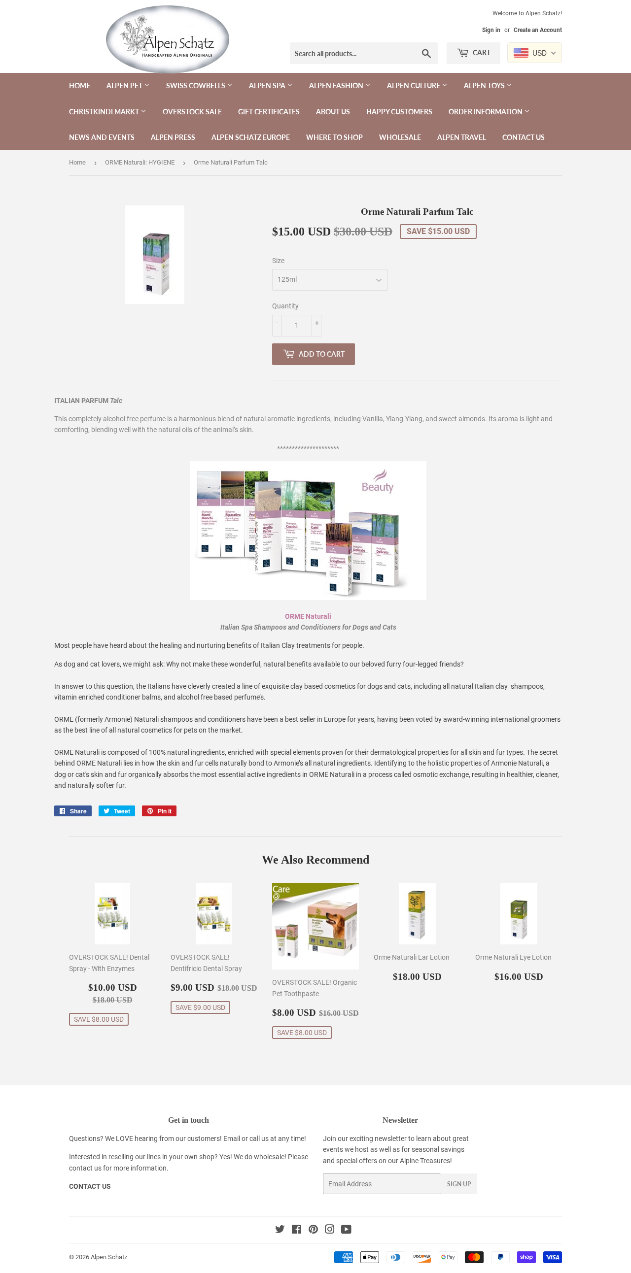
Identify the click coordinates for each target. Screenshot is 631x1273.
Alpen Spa (268, 85)
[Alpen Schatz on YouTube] (346, 1231)
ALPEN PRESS (173, 137)
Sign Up (459, 1184)
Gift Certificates (269, 111)
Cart (481, 52)
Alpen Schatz (109, 1257)
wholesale (269, 1157)
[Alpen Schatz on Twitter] (280, 1231)
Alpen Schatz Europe (250, 137)
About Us (333, 111)
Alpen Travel (461, 137)
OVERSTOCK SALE (192, 111)
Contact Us (523, 137)
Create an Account (538, 30)
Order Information (486, 111)
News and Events (102, 137)
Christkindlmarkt (104, 111)
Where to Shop (334, 137)
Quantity (285, 306)
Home (79, 85)
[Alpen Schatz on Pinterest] (313, 1231)
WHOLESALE (400, 137)
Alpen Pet (125, 85)
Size (278, 261)
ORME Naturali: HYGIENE (140, 162)
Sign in (491, 30)
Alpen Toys (485, 85)
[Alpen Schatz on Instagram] (330, 1231)
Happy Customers (399, 111)
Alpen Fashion (337, 85)
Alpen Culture (414, 85)
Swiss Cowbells (196, 85)
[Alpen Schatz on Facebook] (296, 1231)
